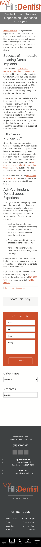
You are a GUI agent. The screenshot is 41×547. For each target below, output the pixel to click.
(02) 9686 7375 (20, 445)
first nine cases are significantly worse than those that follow (19, 165)
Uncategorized (20, 288)
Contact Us (20, 316)
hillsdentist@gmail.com (23, 473)
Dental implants (10, 30)
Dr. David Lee (9, 288)
